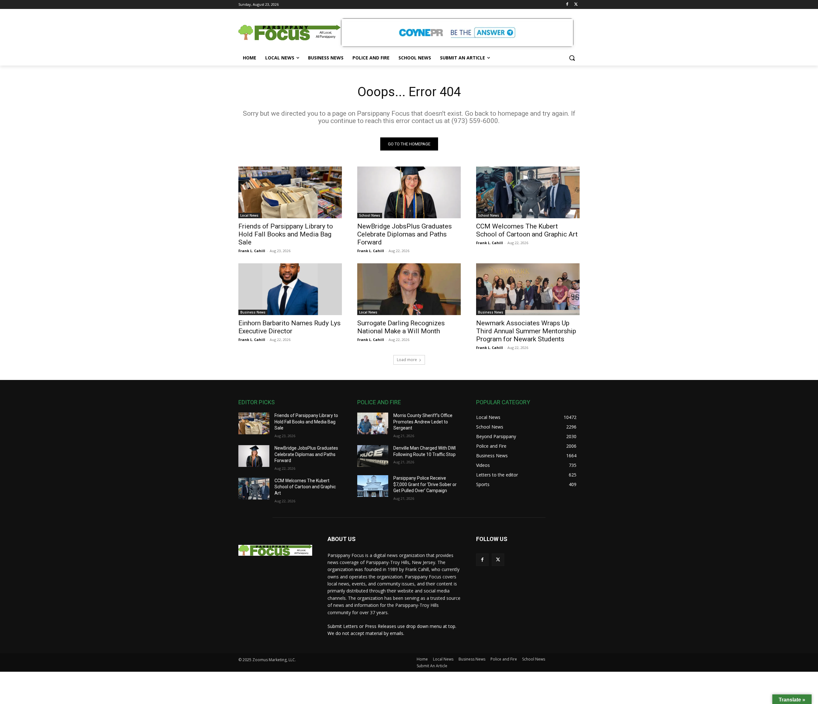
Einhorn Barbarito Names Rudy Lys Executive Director (289, 327)
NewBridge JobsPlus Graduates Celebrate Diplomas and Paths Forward (404, 234)
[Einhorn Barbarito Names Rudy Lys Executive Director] (290, 289)
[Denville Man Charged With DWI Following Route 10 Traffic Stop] (372, 456)
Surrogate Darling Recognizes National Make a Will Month (401, 327)
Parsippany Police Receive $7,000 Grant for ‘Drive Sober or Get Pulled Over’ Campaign (425, 484)
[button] (572, 58)
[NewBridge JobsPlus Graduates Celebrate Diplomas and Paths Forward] (409, 192)
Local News (249, 215)
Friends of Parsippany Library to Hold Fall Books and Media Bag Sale (285, 234)
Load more (407, 359)
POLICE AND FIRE (379, 402)
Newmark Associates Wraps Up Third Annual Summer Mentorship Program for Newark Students (526, 331)
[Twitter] (576, 4)
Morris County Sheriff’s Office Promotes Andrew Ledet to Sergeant (422, 421)
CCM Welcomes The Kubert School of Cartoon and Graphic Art (527, 230)
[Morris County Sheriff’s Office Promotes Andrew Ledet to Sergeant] (372, 423)
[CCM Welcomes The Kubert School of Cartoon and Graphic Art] (528, 192)
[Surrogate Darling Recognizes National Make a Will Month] (409, 289)
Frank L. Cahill (251, 250)
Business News (253, 312)
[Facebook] (567, 4)
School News (369, 215)
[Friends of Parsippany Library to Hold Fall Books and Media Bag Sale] (290, 192)
